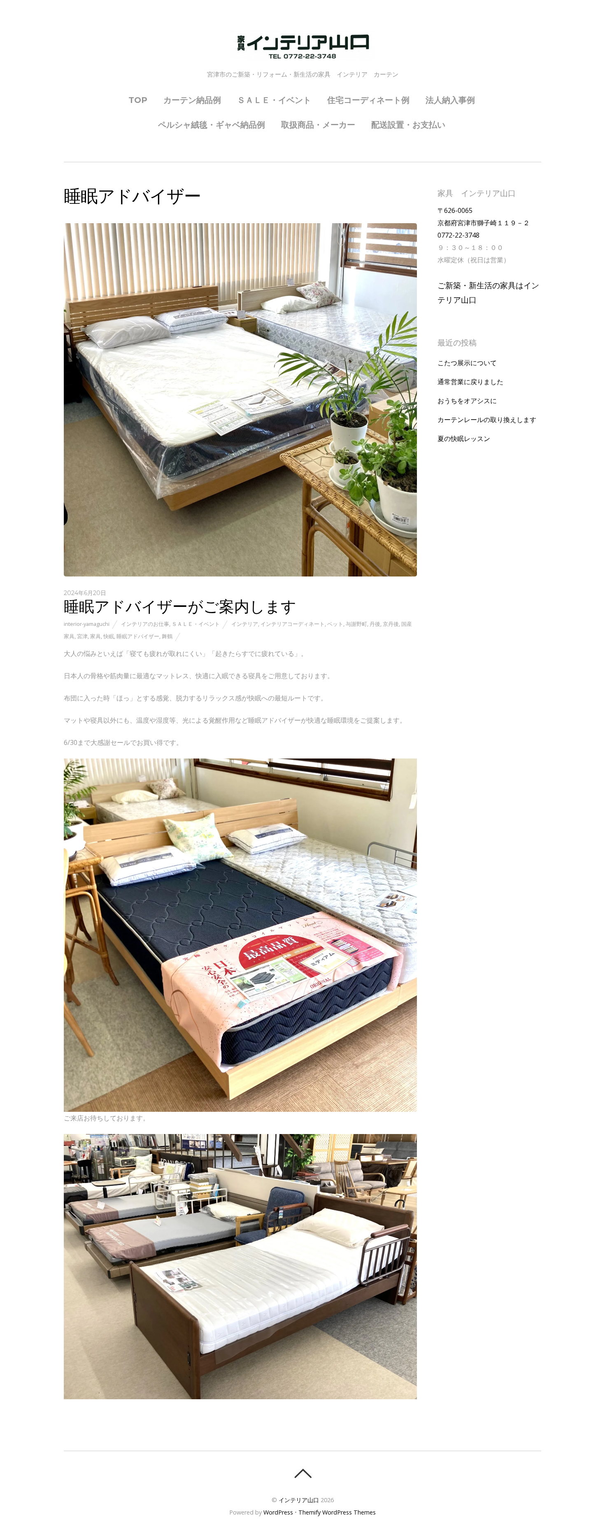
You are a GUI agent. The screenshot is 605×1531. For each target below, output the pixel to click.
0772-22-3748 (458, 235)
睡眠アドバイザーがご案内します (180, 606)
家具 (95, 636)
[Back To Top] (302, 1473)
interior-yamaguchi (86, 624)
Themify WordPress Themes (337, 1512)
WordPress (278, 1512)
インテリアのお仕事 (145, 624)
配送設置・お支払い (408, 125)
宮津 (82, 636)
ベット (335, 624)
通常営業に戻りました (470, 381)
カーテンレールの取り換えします (486, 419)
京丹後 (391, 624)
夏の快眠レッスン (463, 438)
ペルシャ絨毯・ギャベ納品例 (211, 125)
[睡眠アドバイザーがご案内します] (240, 574)
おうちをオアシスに (467, 400)
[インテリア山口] (302, 53)
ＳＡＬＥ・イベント (274, 100)
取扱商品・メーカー (318, 125)
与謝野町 (356, 624)
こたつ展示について (467, 362)
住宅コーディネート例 (368, 100)
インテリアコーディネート (293, 624)
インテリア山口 (299, 1500)
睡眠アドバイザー (137, 636)
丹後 (375, 624)
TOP (137, 100)
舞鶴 (167, 636)
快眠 (108, 636)
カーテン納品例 (192, 100)
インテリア (244, 624)
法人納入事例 (450, 100)
